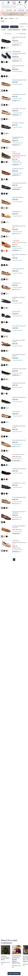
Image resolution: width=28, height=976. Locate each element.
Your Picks (9, 10)
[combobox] (12, 6)
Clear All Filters (23, 23)
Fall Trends (21, 10)
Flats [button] (4, 29)
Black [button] (24, 29)
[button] (3, 3)
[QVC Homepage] (1, 18)
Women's (11, 18)
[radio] (2, 48)
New (15, 10)
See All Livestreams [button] (14, 973)
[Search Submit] (25, 6)
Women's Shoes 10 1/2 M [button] (14, 29)
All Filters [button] (8, 33)
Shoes (5, 18)
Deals (2, 10)
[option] (14, 14)
